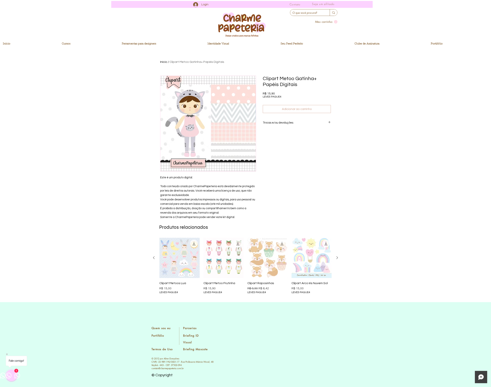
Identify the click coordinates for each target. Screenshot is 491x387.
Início (163, 61)
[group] (245, 268)
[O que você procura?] (333, 12)
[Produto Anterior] (154, 257)
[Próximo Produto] (337, 257)
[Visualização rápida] (179, 258)
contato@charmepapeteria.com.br (168, 368)
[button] (326, 22)
